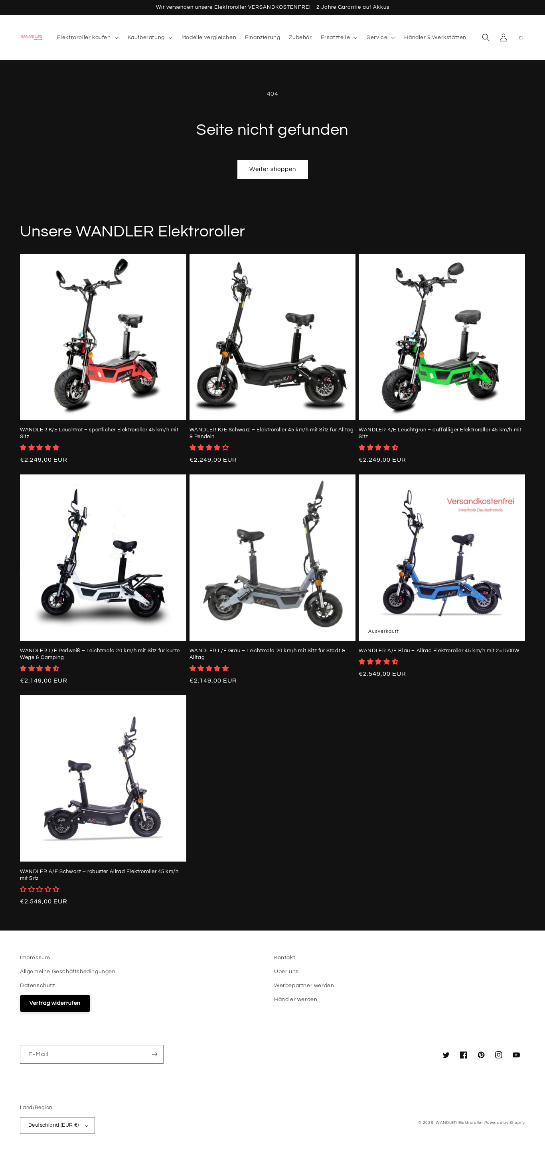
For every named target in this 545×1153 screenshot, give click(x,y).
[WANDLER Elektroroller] (31, 37)
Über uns (286, 971)
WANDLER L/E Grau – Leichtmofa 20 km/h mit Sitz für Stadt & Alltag (268, 654)
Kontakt (284, 957)
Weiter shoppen (272, 169)
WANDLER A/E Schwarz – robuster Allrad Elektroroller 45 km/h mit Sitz (99, 875)
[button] (88, 37)
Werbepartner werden (304, 985)
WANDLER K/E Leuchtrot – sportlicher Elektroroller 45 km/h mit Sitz (99, 433)
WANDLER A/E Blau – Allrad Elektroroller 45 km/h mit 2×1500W (439, 650)
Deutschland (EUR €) (53, 1125)
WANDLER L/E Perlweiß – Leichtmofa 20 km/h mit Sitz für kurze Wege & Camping (100, 654)
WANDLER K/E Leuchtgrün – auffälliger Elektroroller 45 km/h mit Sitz (440, 433)
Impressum (35, 957)
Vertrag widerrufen (55, 1003)
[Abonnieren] (154, 1054)
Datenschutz (37, 985)
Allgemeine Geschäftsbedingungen (68, 971)
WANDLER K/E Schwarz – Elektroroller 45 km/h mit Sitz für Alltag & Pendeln (272, 433)
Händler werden (295, 999)
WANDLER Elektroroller (459, 1123)
